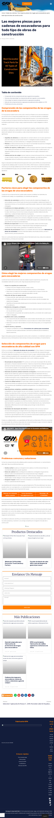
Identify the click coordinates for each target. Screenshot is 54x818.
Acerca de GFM (22, 761)
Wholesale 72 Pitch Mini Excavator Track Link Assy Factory (14, 563)
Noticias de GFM (22, 765)
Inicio (3, 13)
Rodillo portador (51, 743)
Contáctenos (22, 763)
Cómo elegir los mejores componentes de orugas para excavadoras (22, 100)
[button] (15, 695)
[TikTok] (50, 805)
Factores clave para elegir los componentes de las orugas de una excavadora (25, 98)
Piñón (51, 751)
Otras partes (22, 759)
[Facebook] (50, 798)
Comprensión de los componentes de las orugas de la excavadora (22, 96)
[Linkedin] (50, 801)
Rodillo (51, 738)
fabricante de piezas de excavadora (24, 350)
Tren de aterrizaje (22, 757)
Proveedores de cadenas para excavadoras (36, 328)
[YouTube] (50, 803)
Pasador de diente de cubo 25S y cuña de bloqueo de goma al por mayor (39, 563)
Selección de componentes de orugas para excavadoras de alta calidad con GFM (26, 102)
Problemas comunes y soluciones (13, 104)
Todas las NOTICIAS (11, 13)
